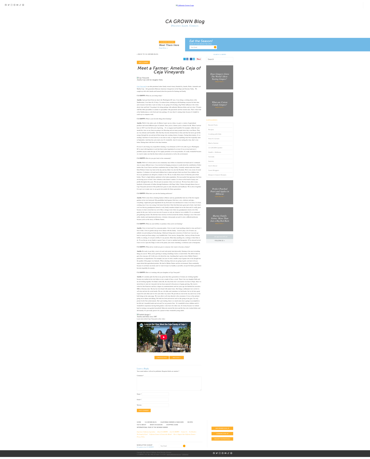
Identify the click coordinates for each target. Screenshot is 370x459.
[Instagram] (12, 5)
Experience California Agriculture (146, 432)
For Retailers (192, 432)
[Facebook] (6, 5)
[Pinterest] (14, 5)
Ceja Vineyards (141, 86)
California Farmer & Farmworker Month (160, 434)
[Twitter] (9, 5)
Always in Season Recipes (217, 175)
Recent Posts (213, 125)
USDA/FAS (185, 454)
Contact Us (184, 432)
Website (139, 405)
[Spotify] (23, 6)
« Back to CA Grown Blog (147, 54)
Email (139, 399)
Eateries (211, 161)
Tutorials (211, 157)
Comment (140, 375)
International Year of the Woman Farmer (152, 427)
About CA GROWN (162, 432)
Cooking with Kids (214, 134)
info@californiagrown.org (174, 454)
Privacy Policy (141, 437)
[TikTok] (20, 5)
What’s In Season (156, 425)
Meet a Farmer (213, 143)
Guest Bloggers (213, 170)
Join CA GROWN (174, 432)
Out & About (212, 166)
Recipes (211, 129)
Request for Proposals (222, 439)
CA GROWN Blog (151, 422)
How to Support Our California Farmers (184, 434)
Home (139, 422)
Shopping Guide (172, 425)
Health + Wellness (214, 152)
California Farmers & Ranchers (172, 422)
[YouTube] (17, 5)
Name (139, 394)
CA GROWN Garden (215, 148)
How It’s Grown (213, 139)
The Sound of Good (142, 434)
